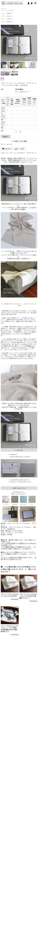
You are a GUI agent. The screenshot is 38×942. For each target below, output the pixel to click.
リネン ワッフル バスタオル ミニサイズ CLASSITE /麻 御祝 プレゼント (28, 596)
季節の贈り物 (9, 21)
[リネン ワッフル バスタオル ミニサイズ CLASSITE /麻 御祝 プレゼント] (28, 583)
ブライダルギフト (10, 10)
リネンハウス (3, 8)
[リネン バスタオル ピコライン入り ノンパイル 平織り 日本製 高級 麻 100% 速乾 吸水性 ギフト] (10, 615)
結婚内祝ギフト (10, 13)
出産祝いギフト (10, 16)
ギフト (3, 10)
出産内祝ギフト (10, 18)
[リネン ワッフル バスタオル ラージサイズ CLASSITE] (10, 583)
